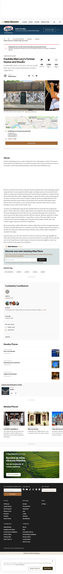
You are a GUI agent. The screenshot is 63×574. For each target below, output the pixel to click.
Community (8, 523)
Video (24, 513)
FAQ (24, 529)
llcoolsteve (33, 310)
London (12, 389)
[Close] (52, 561)
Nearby (6, 516)
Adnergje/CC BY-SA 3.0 (30, 111)
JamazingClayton (10, 310)
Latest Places (8, 506)
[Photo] (55, 353)
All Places (6, 504)
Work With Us (8, 539)
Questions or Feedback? (31, 553)
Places (6, 500)
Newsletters (26, 518)
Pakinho (39, 310)
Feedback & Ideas (9, 529)
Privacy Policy (33, 262)
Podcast (25, 516)
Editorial (26, 500)
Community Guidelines (10, 532)
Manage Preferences (35, 568)
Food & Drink (26, 506)
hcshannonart (9, 298)
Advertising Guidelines (29, 534)
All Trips (44, 504)
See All (44, 310)
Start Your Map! (49, 29)
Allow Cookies (47, 568)
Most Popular (8, 508)
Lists (24, 511)
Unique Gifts (7, 536)
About (24, 527)
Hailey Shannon (12, 76)
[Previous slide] (4, 95)
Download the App (48, 490)
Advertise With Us (28, 532)
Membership (7, 527)
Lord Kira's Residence (11, 429)
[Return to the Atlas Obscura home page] (10, 22)
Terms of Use (40, 262)
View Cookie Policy (20, 564)
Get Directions (31, 143)
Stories (25, 504)
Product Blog (7, 534)
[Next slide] (59, 95)
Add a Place (7, 518)
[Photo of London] (5, 391)
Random (6, 513)
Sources (7, 336)
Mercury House (33, 429)
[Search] (60, 22)
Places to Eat (7, 511)
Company (26, 523)
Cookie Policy (27, 539)
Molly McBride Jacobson (23, 310)
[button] (41, 59)
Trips (43, 500)
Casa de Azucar (57, 429)
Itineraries (26, 508)
